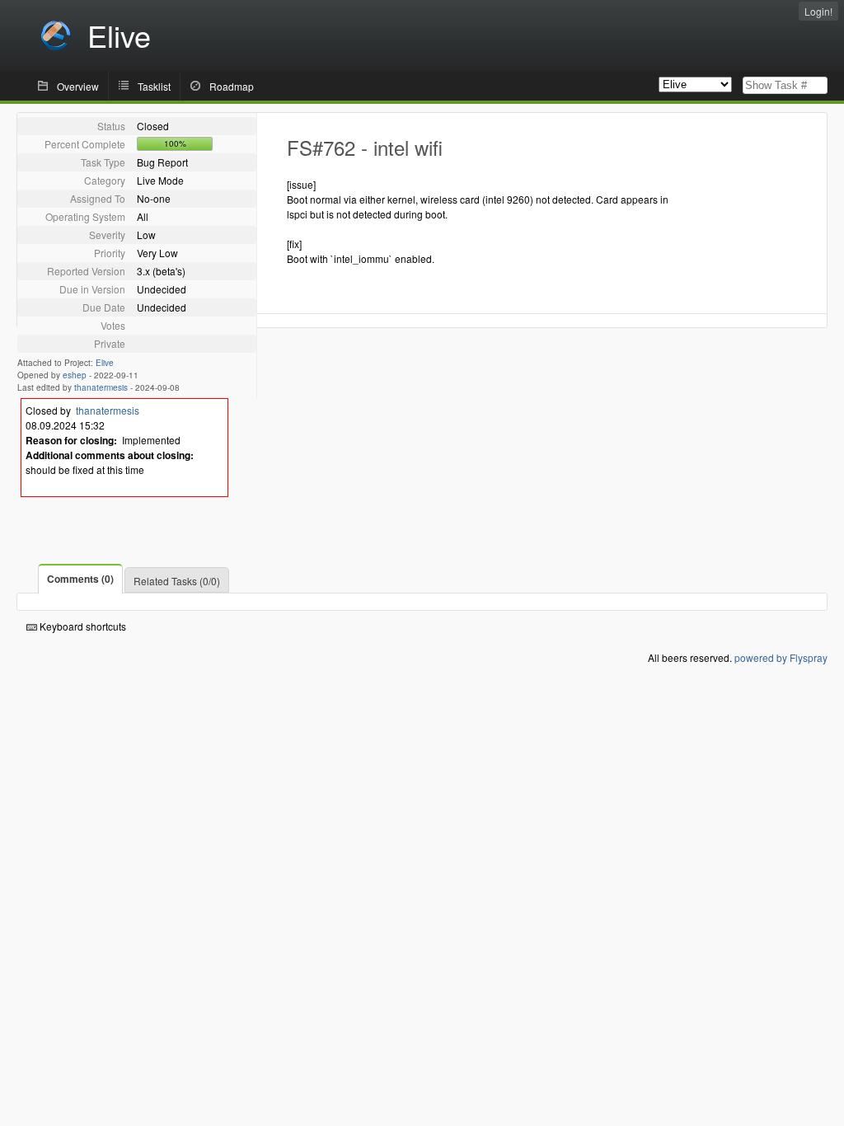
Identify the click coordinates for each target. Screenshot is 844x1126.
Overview (78, 86)
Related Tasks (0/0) (177, 581)
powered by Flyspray (781, 657)
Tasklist (154, 86)
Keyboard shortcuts (81, 626)
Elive (105, 362)
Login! (818, 11)
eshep (75, 375)
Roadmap (231, 86)
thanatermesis (101, 387)
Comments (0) (80, 578)
